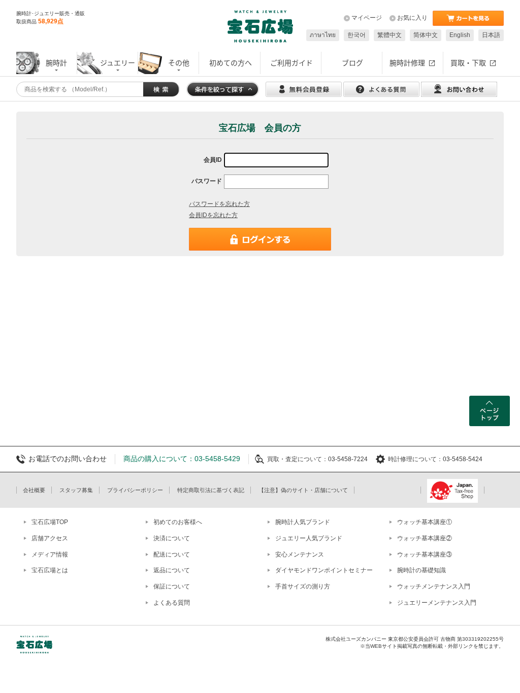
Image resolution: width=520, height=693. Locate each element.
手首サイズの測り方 (302, 586)
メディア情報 (49, 554)
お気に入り (412, 17)
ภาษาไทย (323, 35)
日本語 (491, 35)
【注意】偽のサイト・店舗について (303, 490)
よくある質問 (171, 602)
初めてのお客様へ (177, 522)
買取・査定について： (297, 459)
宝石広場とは (49, 570)
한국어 (356, 35)
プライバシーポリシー (135, 490)
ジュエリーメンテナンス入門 (436, 602)
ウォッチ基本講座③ (424, 554)
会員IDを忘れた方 (213, 215)
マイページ (366, 17)
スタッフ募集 (76, 490)
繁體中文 (389, 35)
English (459, 35)
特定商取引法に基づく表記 (210, 490)
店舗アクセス (49, 538)
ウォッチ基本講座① (424, 522)
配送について (171, 554)
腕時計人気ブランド (302, 522)
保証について (171, 586)
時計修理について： (415, 459)
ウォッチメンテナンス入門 (433, 586)
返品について (171, 570)
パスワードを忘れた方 (219, 203)
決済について (171, 538)
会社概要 (34, 490)
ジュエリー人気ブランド (308, 538)
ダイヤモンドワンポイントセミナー (324, 570)
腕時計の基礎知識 (421, 570)
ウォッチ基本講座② (424, 538)
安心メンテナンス (299, 554)
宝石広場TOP (49, 522)
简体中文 (425, 35)
